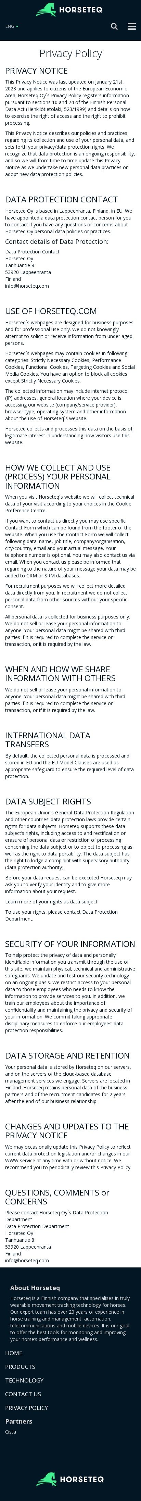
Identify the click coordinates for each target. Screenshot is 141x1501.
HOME (13, 1353)
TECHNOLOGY (24, 1380)
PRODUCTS (20, 1367)
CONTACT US (23, 1394)
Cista (10, 1431)
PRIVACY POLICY (26, 1408)
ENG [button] (10, 26)
